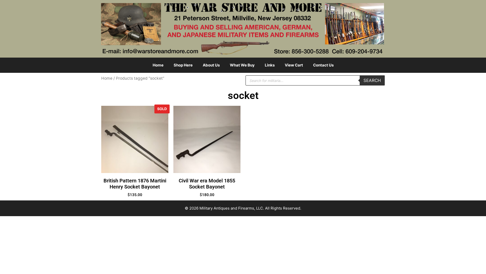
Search (372, 80)
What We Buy (242, 65)
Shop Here (183, 65)
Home (158, 65)
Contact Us (323, 65)
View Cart (294, 65)
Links (270, 65)
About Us (211, 65)
